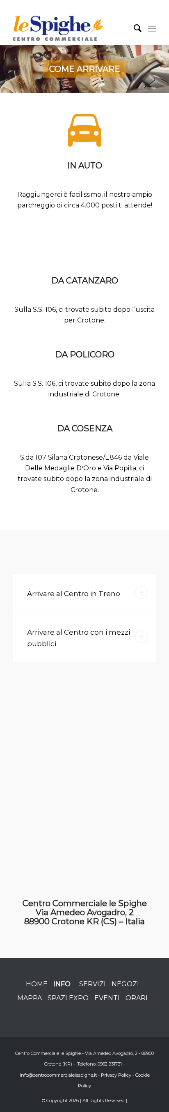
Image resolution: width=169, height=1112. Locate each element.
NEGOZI (125, 984)
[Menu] (152, 28)
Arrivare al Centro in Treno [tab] (73, 593)
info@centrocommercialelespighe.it (58, 1075)
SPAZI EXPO (68, 998)
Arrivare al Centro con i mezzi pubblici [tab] (78, 638)
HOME (37, 984)
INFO (62, 984)
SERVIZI (92, 984)
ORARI (137, 998)
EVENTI (107, 998)
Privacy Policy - (118, 1075)
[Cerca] (134, 28)
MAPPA (29, 998)
